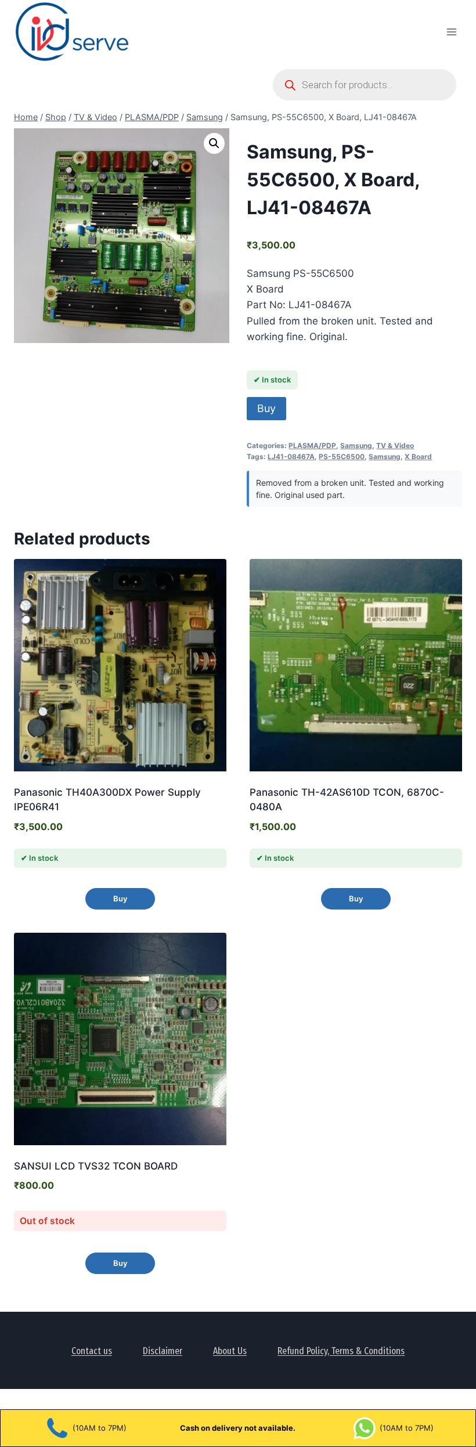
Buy (266, 408)
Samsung (356, 445)
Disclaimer (162, 1351)
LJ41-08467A (291, 456)
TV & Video (395, 445)
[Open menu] (451, 32)
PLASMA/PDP (312, 445)
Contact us (91, 1351)
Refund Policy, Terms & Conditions (341, 1351)
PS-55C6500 (342, 456)
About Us (230, 1351)
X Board (418, 456)
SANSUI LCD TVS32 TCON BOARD (96, 1166)
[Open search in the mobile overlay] (364, 84)
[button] (214, 143)
